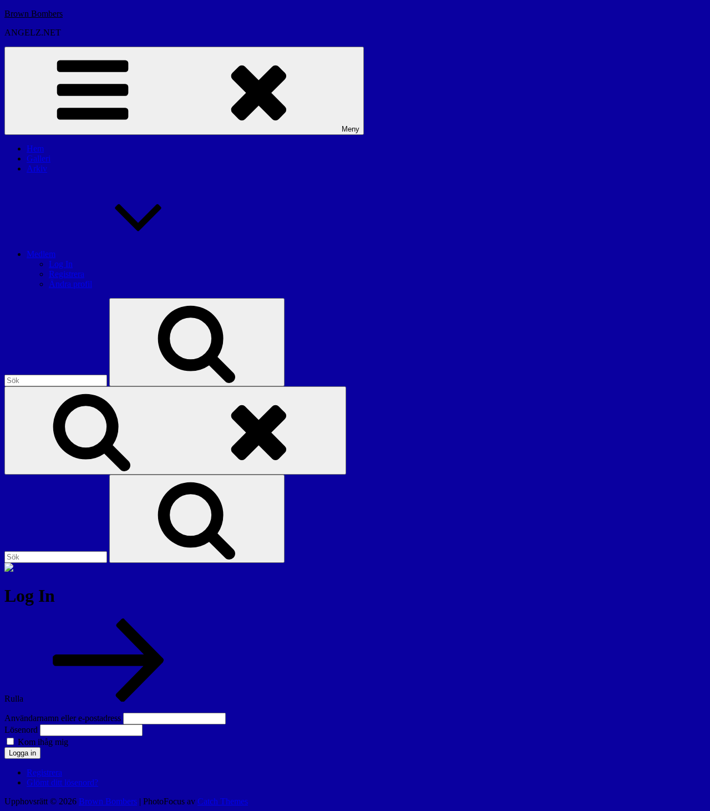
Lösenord (21, 729)
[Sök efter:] (56, 380)
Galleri (38, 158)
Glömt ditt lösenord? (62, 782)
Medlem (41, 254)
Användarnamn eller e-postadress (62, 718)
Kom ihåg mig (43, 742)
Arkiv (37, 168)
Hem (35, 148)
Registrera (66, 274)
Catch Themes (222, 801)
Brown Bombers (33, 13)
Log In (61, 264)
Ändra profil (70, 284)
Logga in (22, 753)
